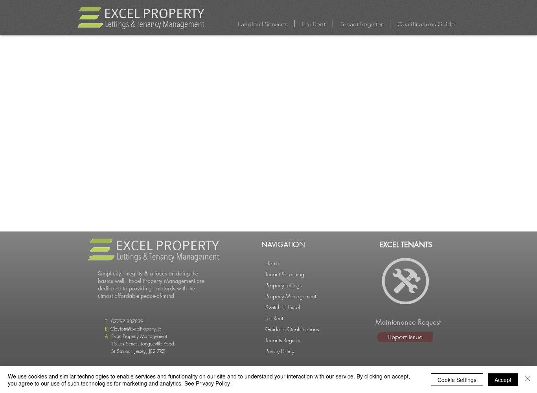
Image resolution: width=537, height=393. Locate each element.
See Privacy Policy (207, 383)
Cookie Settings (457, 380)
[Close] (527, 380)
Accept (503, 380)
